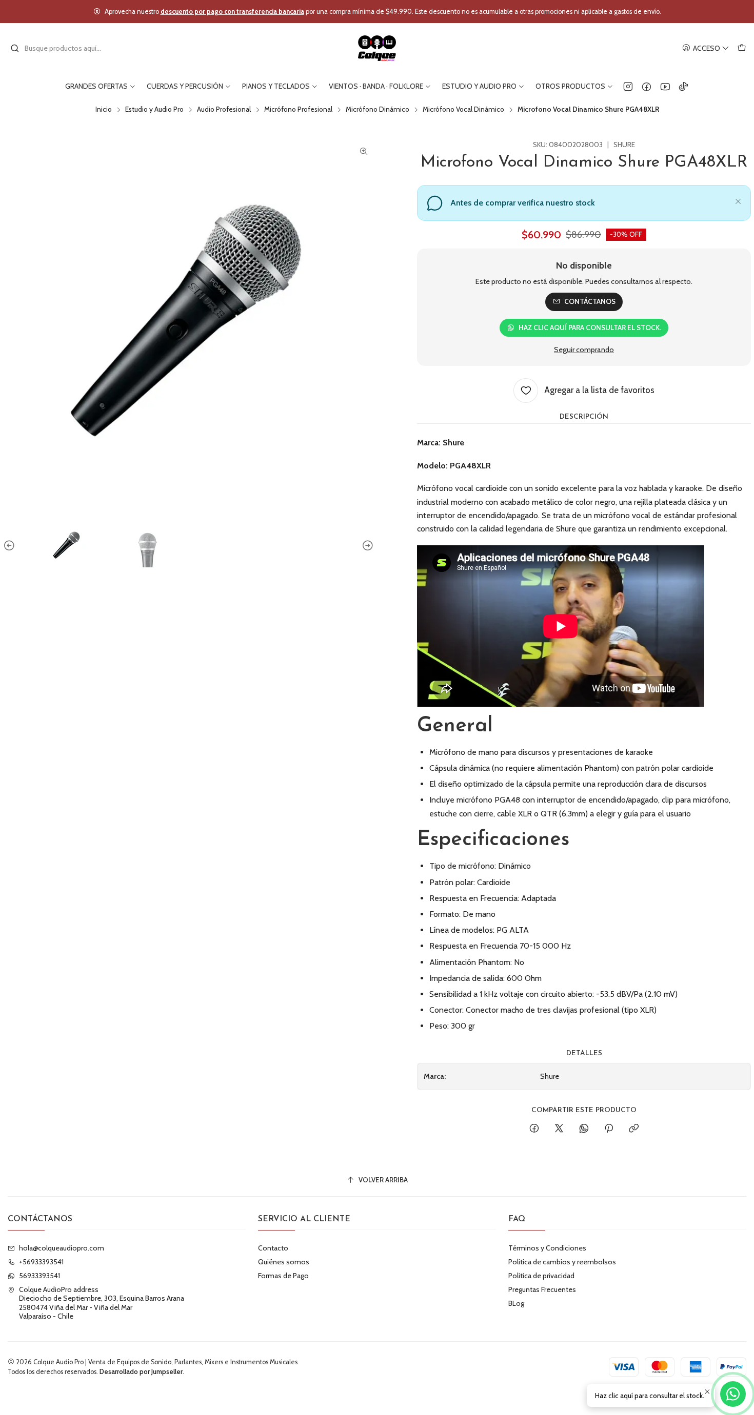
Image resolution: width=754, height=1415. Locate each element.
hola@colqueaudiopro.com (61, 1248)
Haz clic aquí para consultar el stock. (590, 327)
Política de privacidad (541, 1275)
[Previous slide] (10, 545)
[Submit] (15, 48)
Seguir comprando (584, 349)
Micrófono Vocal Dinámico (463, 109)
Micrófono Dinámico (377, 109)
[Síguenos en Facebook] (646, 86)
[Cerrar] (738, 200)
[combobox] (62, 48)
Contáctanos (590, 301)
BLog (516, 1303)
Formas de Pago (283, 1275)
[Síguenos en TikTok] (683, 86)
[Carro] (742, 48)
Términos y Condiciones (547, 1248)
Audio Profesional (224, 109)
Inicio (103, 109)
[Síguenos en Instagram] (628, 86)
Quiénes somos (283, 1261)
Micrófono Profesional (298, 109)
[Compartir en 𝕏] (559, 1129)
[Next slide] (366, 545)
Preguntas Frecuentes (542, 1289)
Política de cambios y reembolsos (562, 1261)
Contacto (273, 1248)
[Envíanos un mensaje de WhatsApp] (733, 1394)
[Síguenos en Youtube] (665, 86)
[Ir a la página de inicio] (377, 48)
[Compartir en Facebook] (534, 1129)
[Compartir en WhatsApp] (584, 1129)
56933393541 (39, 1275)
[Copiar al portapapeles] (633, 1129)
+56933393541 (41, 1261)
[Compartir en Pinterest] (609, 1129)
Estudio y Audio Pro (154, 109)
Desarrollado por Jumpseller (141, 1372)
